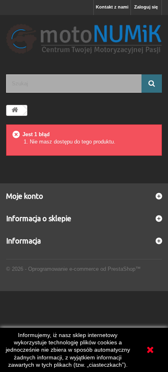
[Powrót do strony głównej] (14, 110)
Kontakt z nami (112, 6)
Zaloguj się (146, 6)
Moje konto (24, 196)
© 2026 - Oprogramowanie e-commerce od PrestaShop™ (73, 269)
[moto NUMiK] (84, 37)
